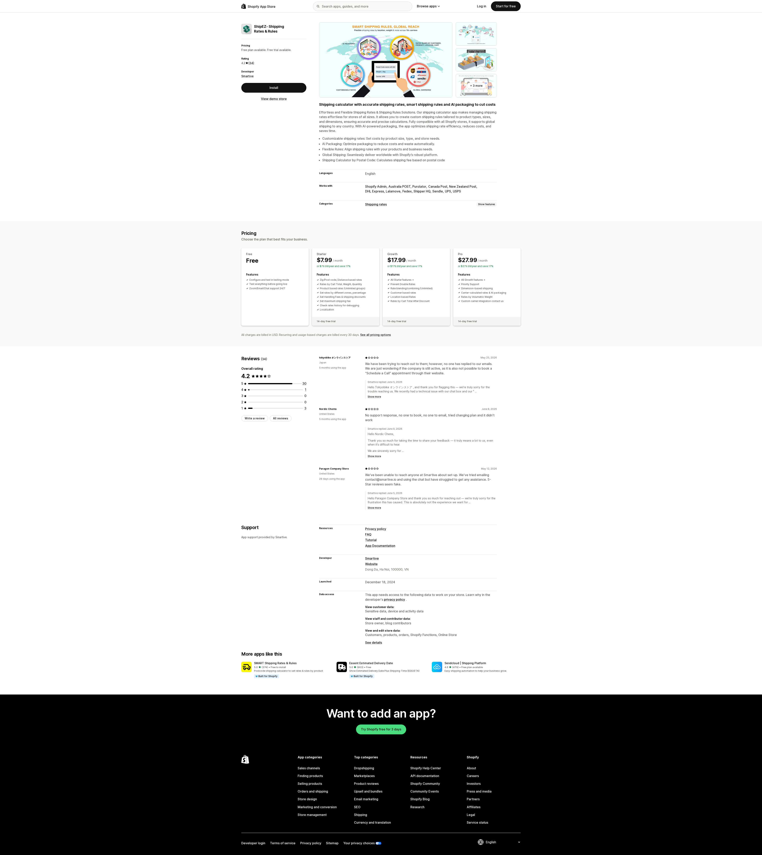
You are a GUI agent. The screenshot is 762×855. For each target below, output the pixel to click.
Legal (471, 815)
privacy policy (394, 599)
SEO (357, 807)
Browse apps (427, 6)
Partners (473, 799)
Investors (474, 784)
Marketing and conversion (317, 807)
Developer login (253, 843)
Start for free (506, 6)
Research (417, 807)
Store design (307, 799)
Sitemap (332, 843)
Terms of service (282, 843)
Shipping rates (376, 204)
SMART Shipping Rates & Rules (275, 663)
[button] (285, 670)
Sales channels (309, 768)
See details (373, 643)
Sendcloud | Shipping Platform (465, 663)
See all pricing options (375, 334)
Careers (473, 776)
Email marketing (366, 799)
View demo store (274, 99)
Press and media (479, 791)
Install (273, 88)
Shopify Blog (420, 799)
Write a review (255, 418)
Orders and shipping (313, 791)
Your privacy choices (359, 843)
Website (371, 564)
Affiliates (473, 807)
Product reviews (366, 784)
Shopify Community (425, 784)
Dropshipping (364, 768)
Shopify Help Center (425, 768)
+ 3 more (476, 85)
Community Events (424, 791)
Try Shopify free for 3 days (381, 729)
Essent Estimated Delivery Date (371, 663)
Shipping (360, 815)
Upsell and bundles (368, 791)
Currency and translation (372, 822)
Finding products (310, 776)
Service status (477, 822)
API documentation (424, 776)
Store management (312, 815)
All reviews (280, 418)
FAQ (368, 534)
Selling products (310, 784)
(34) (251, 63)
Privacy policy (375, 529)
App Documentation (380, 546)
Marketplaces (364, 776)
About (471, 768)
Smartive (247, 76)
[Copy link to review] (353, 357)
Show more (374, 396)
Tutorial (371, 540)
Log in (481, 6)
